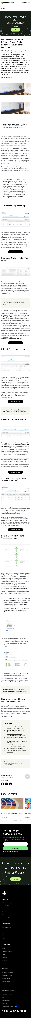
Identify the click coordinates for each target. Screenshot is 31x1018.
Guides (4, 954)
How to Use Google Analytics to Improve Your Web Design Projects (13, 302)
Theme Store (6, 930)
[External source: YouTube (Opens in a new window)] (11, 1011)
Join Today (15, 30)
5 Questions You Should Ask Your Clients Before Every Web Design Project (17, 727)
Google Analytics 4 (15, 125)
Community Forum (7, 975)
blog (2, 39)
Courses (4, 957)
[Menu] (29, 2)
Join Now (24, 2)
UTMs (15, 395)
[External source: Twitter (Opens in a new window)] (6, 784)
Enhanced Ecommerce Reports (11, 183)
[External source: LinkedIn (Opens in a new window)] (10, 784)
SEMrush (5, 337)
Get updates (15, 848)
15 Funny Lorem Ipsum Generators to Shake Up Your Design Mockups (15, 731)
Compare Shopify (7, 951)
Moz (11, 337)
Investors (5, 912)
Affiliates (4, 939)
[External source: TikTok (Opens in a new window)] (18, 1011)
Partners (4, 936)
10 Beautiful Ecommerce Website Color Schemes (11, 814)
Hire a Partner (6, 978)
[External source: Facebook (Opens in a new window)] (2, 784)
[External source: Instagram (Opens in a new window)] (14, 1011)
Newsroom (5, 915)
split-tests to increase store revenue (17, 588)
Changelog (5, 963)
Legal (3, 997)
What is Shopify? (7, 903)
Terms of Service (7, 994)
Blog (3, 948)
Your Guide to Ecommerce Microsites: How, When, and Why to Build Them (16, 745)
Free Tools (5, 960)
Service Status (6, 981)
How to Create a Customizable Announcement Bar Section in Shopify (16, 734)
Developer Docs (6, 927)
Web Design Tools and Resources (14, 39)
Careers (4, 909)
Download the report (15, 252)
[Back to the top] (4, 893)
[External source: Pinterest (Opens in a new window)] (25, 1011)
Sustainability (6, 918)
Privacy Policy (6, 1000)
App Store (5, 933)
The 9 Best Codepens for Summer (15, 748)
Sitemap (4, 1003)
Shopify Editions (6, 906)
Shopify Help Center (7, 972)
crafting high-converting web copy (12, 338)
